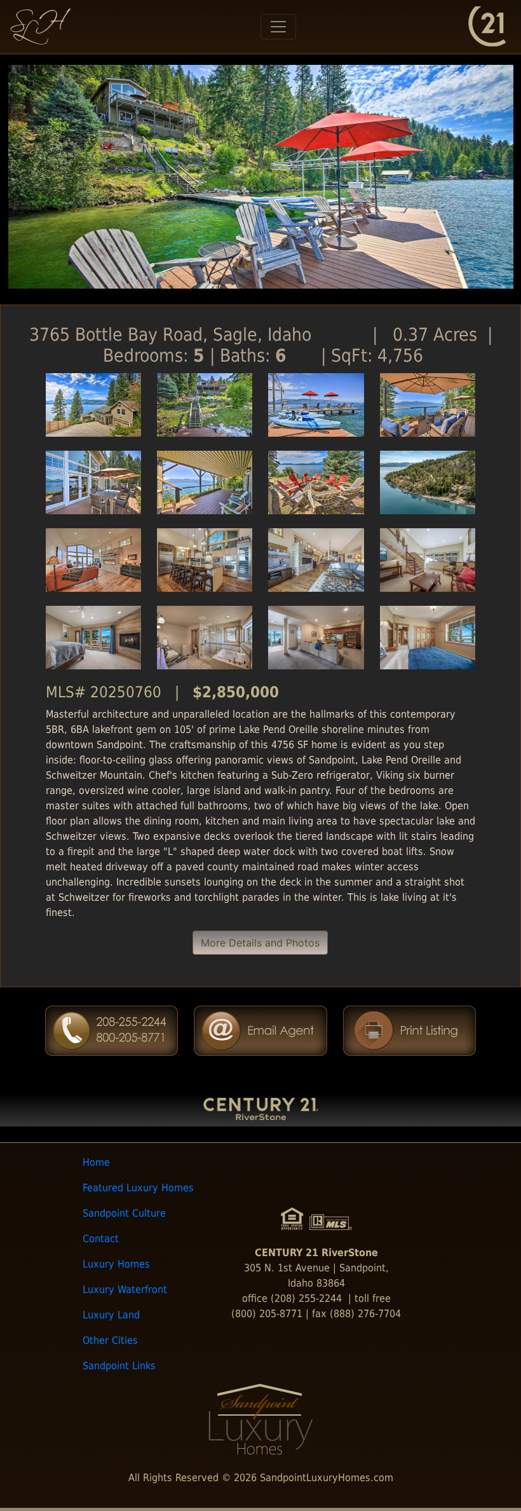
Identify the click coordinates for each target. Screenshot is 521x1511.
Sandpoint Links (119, 1366)
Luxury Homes (116, 1264)
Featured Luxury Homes (138, 1188)
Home (96, 1162)
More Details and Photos (260, 942)
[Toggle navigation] (278, 26)
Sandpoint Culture (124, 1213)
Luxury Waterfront (125, 1289)
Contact (101, 1239)
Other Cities (110, 1340)
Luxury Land (111, 1315)
